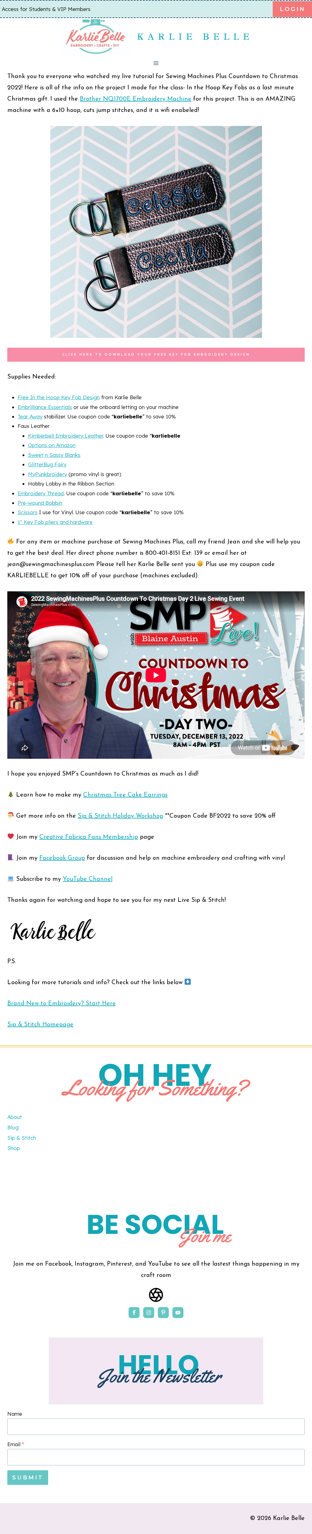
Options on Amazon (52, 445)
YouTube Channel (87, 879)
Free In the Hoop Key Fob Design (59, 397)
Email (15, 1444)
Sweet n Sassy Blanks (54, 455)
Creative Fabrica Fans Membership (88, 837)
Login (292, 9)
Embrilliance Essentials (45, 407)
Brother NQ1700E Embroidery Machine (135, 99)
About (14, 1117)
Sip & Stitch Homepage (40, 1025)
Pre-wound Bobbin (40, 503)
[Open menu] (156, 63)
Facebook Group (62, 858)
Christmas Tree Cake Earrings (125, 795)
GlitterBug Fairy (47, 464)
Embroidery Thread (41, 493)
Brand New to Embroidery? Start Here (61, 1004)
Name (14, 1413)
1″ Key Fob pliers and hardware (55, 522)
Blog (13, 1127)
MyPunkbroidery (47, 474)
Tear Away (30, 416)
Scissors (27, 512)
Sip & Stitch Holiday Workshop (120, 816)
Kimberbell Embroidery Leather (65, 435)
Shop (13, 1148)
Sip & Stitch (21, 1137)
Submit (27, 1477)
